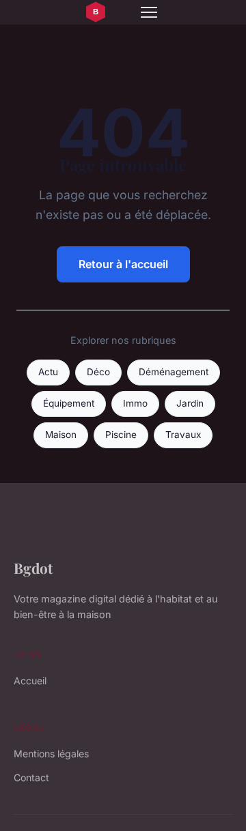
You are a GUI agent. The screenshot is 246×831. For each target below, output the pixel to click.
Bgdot (33, 567)
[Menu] (149, 12)
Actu (48, 371)
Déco (98, 371)
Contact (31, 777)
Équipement (68, 403)
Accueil (30, 680)
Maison (61, 434)
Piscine (121, 434)
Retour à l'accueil (123, 264)
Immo (135, 403)
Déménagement (173, 371)
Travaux (183, 434)
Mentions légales (51, 753)
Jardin (190, 403)
